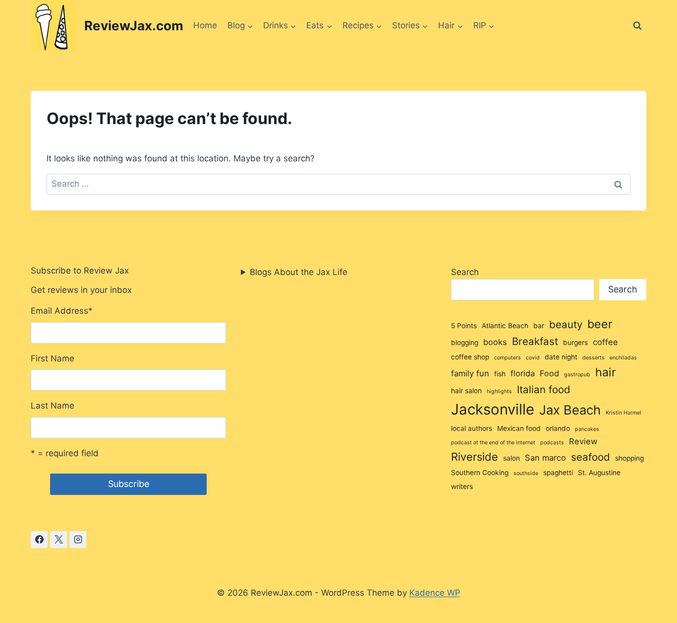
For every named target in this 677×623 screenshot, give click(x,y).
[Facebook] (39, 539)
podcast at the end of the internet (493, 442)
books (495, 342)
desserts (593, 357)
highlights (499, 391)
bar (538, 326)
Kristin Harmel (623, 413)
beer (600, 324)
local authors (471, 428)
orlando (558, 428)
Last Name (52, 406)
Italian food (543, 389)
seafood (590, 457)
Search (465, 272)
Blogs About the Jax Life (298, 272)
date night (561, 357)
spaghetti (558, 473)
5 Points (464, 326)
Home (205, 25)
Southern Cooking (479, 473)
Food (549, 373)
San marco (545, 458)
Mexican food (519, 428)
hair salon (466, 391)
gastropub (577, 374)
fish (500, 374)
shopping (629, 458)
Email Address (62, 311)
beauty (565, 324)
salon (511, 458)
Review (583, 441)
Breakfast (535, 341)
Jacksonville (492, 409)
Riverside (474, 456)
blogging (464, 342)
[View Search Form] (637, 26)
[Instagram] (77, 539)
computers (507, 357)
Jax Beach (570, 409)
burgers (575, 342)
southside (525, 473)
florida (522, 373)
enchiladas (623, 357)
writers (462, 486)
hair (605, 372)
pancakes (587, 429)
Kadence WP (434, 593)
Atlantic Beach (505, 326)
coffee (605, 342)
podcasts (552, 442)
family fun (470, 373)
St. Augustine (599, 473)
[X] (58, 539)
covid (533, 357)
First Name (52, 358)
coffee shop (470, 357)
